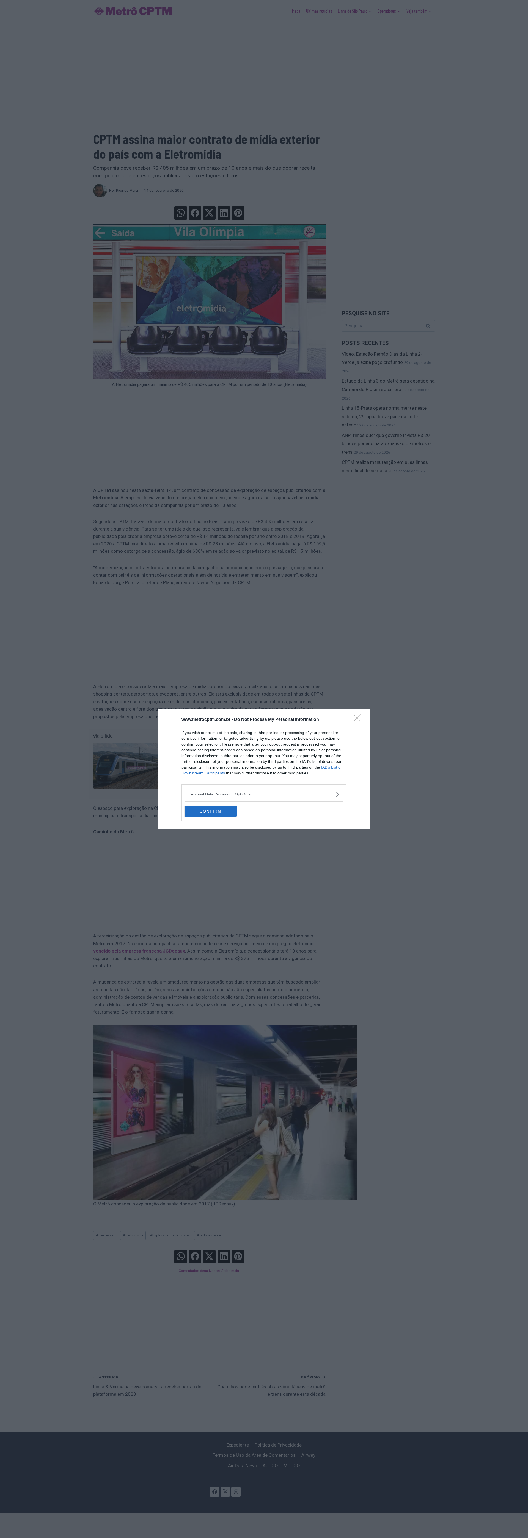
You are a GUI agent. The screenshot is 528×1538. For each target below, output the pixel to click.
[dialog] (264, 769)
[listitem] (264, 794)
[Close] (359, 719)
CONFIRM (211, 811)
